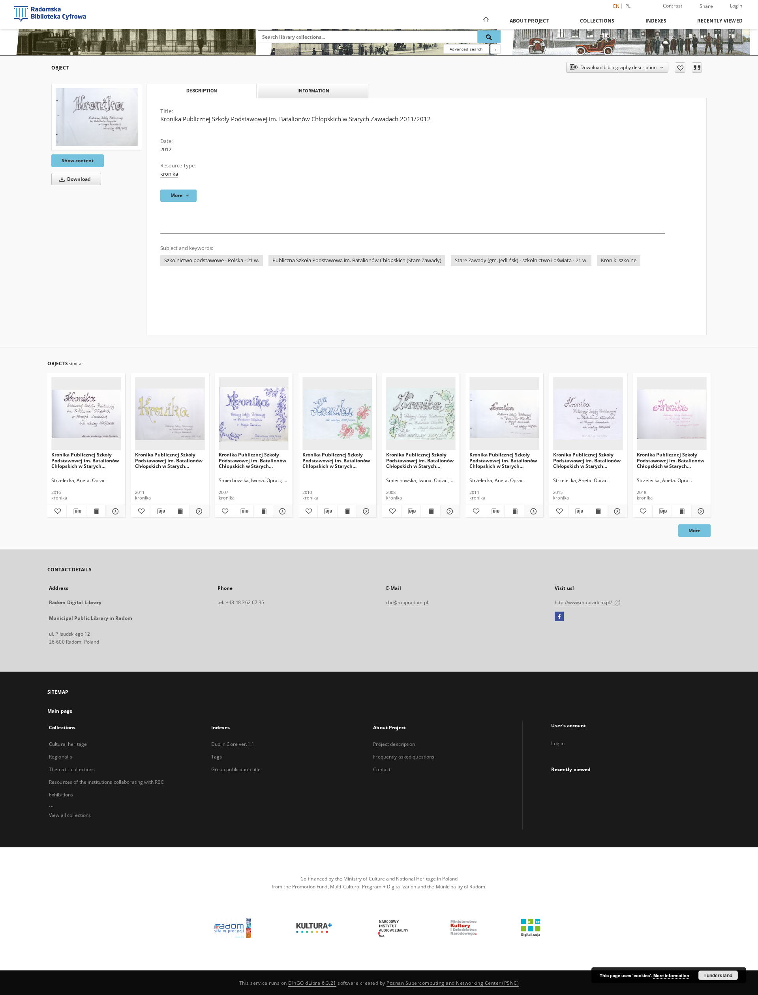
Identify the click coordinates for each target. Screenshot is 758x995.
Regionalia (60, 756)
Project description (394, 744)
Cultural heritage (68, 744)
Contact (381, 769)
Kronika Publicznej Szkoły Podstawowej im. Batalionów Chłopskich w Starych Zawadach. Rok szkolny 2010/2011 (169, 460)
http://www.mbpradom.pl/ (584, 602)
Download (78, 179)
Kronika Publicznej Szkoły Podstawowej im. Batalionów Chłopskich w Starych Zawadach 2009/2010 (336, 460)
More (694, 530)
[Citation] (697, 67)
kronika (169, 174)
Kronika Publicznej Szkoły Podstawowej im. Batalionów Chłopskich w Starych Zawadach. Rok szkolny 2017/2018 (670, 460)
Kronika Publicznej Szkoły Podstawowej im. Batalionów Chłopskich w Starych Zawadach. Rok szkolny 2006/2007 (252, 460)
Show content (78, 160)
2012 (165, 149)
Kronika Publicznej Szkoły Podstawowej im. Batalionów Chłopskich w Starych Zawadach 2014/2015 (587, 460)
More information (671, 975)
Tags (216, 756)
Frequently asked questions (403, 756)
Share (706, 6)
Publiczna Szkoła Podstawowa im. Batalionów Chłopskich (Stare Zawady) (356, 260)
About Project (529, 20)
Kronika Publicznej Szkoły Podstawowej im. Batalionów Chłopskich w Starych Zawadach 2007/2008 (420, 460)
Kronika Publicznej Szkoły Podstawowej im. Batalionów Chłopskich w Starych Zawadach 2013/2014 (503, 460)
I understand (718, 975)
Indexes (656, 20)
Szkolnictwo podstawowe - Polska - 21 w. (211, 260)
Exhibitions (61, 794)
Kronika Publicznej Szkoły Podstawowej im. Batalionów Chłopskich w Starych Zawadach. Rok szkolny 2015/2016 (85, 460)
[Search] (489, 36)
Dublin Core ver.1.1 (232, 744)
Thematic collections (72, 769)
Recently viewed (720, 20)
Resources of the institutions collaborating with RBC (106, 782)
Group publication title (236, 769)
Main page (59, 711)
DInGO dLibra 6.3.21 (312, 983)
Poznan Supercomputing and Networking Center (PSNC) (453, 983)
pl (628, 6)
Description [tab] (201, 91)
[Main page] (485, 20)
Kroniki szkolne (618, 260)
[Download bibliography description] (76, 511)
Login (736, 5)
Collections (597, 20)
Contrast (673, 5)
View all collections (70, 815)
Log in (558, 743)
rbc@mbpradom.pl (407, 602)
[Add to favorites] (680, 67)
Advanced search (466, 49)
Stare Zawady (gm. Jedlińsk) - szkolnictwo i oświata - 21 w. (521, 260)
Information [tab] (313, 91)
